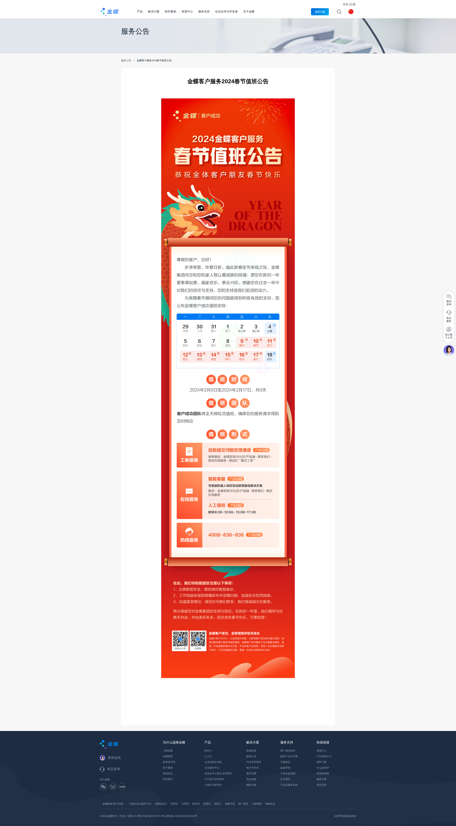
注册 (353, 4)
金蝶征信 (270, 803)
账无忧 (196, 803)
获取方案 (320, 11)
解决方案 (153, 11)
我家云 (218, 803)
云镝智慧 (257, 803)
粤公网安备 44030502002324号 (179, 816)
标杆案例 (170, 11)
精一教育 (243, 803)
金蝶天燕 (230, 803)
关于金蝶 (249, 11)
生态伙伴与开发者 (226, 11)
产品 (140, 11)
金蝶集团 (107, 803)
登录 (345, 4)
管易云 (174, 803)
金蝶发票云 (161, 803)
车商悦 (185, 803)
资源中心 (187, 11)
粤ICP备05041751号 (149, 816)
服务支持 (204, 11)
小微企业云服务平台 (140, 803)
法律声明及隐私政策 (345, 816)
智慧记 (207, 803)
